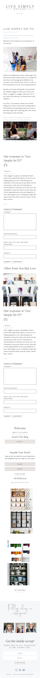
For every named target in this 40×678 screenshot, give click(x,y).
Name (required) (10, 233)
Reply (5, 204)
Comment (7, 212)
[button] (20, 474)
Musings (15, 38)
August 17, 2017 (8, 173)
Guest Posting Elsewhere (12, 35)
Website (7, 253)
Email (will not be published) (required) (16, 243)
